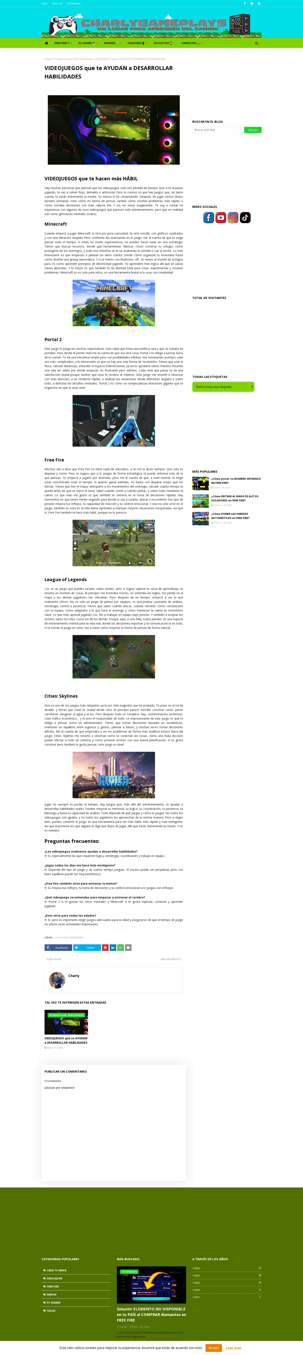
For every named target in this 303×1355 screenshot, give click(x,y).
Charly (73, 975)
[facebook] (244, 3)
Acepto (214, 1348)
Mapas (51, 1294)
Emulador (54, 1278)
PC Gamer (53, 1302)
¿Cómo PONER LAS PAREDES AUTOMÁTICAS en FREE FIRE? (230, 516)
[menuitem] (46, 43)
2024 (227, 1283)
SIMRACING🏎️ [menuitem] (191, 43)
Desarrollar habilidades (79, 59)
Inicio (44, 3)
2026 (227, 1268)
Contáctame (73, 3)
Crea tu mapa (57, 1270)
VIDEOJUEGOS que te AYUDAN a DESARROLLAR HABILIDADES (66, 1040)
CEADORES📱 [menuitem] (136, 43)
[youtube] (251, 3)
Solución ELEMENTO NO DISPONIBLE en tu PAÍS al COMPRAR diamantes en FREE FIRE (151, 1314)
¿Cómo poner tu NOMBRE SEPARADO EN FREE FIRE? (236, 481)
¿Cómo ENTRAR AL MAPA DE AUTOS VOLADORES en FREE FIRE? (234, 498)
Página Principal (54, 59)
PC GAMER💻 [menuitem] (87, 43)
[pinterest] (259, 3)
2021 (227, 1297)
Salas (51, 1310)
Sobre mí (57, 3)
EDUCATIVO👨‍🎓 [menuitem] (163, 43)
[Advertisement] (227, 83)
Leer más (233, 1348)
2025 (227, 1275)
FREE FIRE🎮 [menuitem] (62, 43)
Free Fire (53, 1286)
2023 (227, 1290)
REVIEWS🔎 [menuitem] (111, 43)
